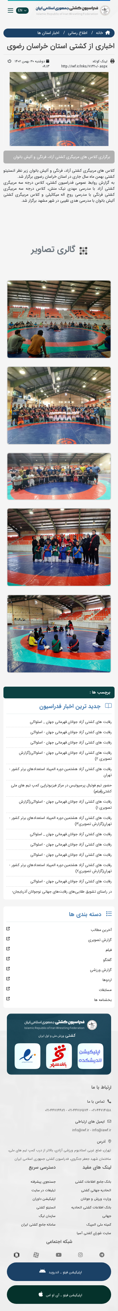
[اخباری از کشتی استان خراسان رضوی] (59, 319)
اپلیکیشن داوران (44, 1199)
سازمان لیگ (47, 1216)
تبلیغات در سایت (44, 1190)
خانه (99, 33)
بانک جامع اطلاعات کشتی (93, 1181)
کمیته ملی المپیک (98, 1224)
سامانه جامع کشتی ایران (38, 1224)
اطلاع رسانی (77, 33)
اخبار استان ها (48, 33)
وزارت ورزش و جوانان (96, 1199)
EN (20, 10)
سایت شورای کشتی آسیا (94, 1233)
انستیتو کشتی (46, 1207)
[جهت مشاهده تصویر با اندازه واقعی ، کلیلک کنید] (59, 109)
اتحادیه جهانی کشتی (96, 1190)
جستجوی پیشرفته (43, 1181)
